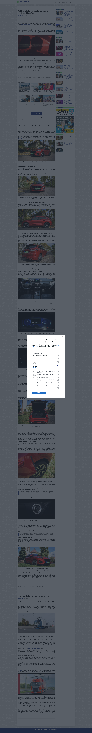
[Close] (62, 337)
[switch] (58, 355)
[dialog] (46, 366)
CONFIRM (39, 392)
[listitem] (46, 353)
